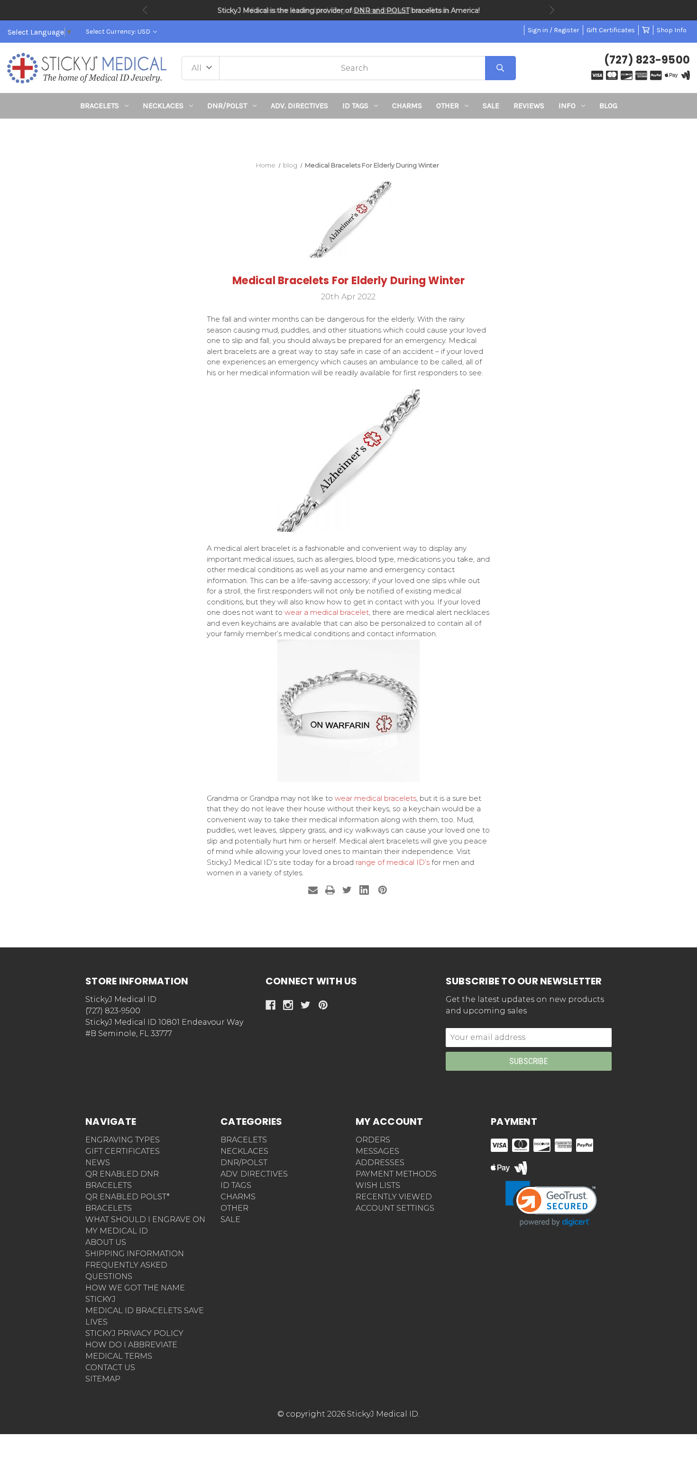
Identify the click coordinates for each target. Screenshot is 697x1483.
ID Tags (355, 105)
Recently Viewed (394, 1196)
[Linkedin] (364, 890)
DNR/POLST (227, 105)
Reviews (529, 105)
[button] (348, 136)
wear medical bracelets (375, 798)
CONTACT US (110, 1367)
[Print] (330, 890)
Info (567, 105)
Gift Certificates (611, 30)
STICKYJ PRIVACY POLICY (134, 1333)
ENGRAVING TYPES (122, 1139)
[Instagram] (288, 1005)
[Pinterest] (382, 890)
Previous (145, 9)
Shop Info (672, 30)
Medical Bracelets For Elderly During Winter (348, 280)
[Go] (500, 68)
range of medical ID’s (393, 862)
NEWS (97, 1162)
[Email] (313, 890)
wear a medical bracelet (326, 612)
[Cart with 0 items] (646, 30)
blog (608, 105)
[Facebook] (270, 1005)
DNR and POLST (382, 10)
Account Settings (395, 1208)
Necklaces (163, 105)
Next (552, 9)
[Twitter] (347, 890)
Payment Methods (396, 1173)
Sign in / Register (553, 30)
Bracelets (99, 105)
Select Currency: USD (119, 32)
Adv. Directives (299, 105)
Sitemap (102, 1378)
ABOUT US (105, 1242)
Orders (373, 1139)
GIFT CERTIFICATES (122, 1151)
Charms (407, 105)
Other (447, 105)
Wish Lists (378, 1185)
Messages (377, 1151)
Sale (491, 105)
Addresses (380, 1162)
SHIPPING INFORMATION (134, 1253)
